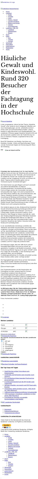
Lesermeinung (10, 46)
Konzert (10, 41)
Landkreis (11, 30)
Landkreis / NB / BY (12, 28)
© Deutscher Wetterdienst (8, 334)
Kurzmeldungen (13, 26)
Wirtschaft (9, 43)
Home (8, 11)
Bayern (10, 33)
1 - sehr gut (6, 341)
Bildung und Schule (14, 23)
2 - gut (5, 343)
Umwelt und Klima (13, 21)
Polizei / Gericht (13, 20)
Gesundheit (9, 44)
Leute (9, 18)
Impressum (7, 409)
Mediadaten (9, 48)
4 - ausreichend (8, 346)
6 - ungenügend (8, 350)
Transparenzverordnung (12, 413)
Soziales (10, 16)
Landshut (9, 13)
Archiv (8, 49)
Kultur (7, 36)
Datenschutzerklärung (11, 411)
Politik (10, 15)
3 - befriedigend (8, 345)
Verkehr (10, 25)
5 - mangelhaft (7, 348)
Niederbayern (12, 31)
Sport (7, 35)
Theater (10, 39)
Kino (9, 38)
